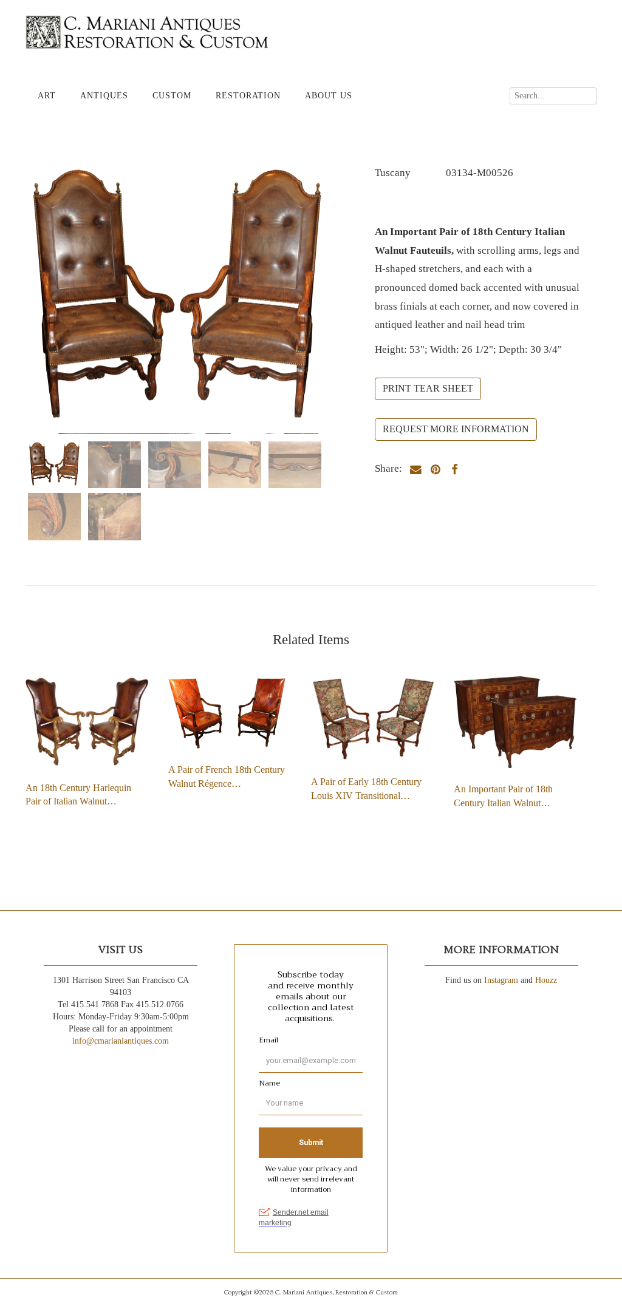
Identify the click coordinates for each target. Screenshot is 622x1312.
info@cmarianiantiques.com (120, 1040)
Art (47, 95)
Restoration (248, 95)
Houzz (546, 980)
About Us (328, 95)
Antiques (104, 95)
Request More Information (456, 429)
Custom (171, 95)
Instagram (501, 980)
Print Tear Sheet (428, 388)
